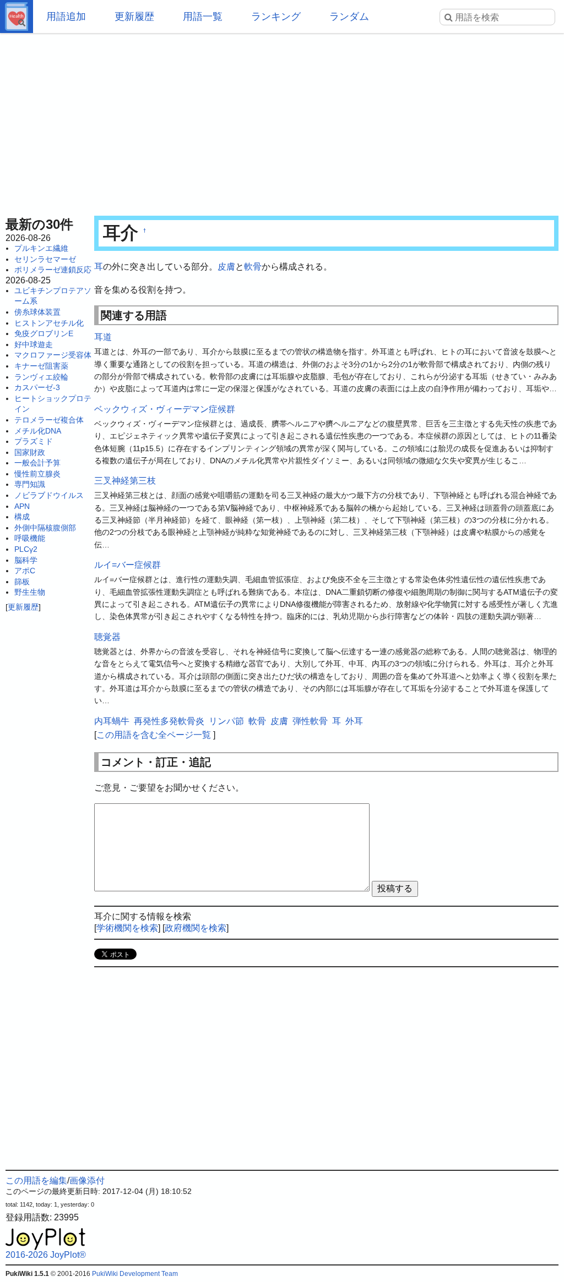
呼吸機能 (29, 538)
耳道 (103, 337)
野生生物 (29, 592)
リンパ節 (226, 721)
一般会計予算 (37, 462)
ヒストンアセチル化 (49, 323)
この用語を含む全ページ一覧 (153, 734)
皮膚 (226, 266)
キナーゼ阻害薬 (41, 365)
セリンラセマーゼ (45, 259)
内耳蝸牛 (111, 721)
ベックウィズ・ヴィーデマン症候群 (164, 409)
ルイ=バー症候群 (127, 564)
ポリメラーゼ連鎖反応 (52, 269)
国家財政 (29, 452)
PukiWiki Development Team (135, 1274)
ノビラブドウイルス (49, 495)
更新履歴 (134, 16)
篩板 (22, 581)
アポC (24, 570)
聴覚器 (107, 637)
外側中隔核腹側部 (45, 527)
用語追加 (66, 16)
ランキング (276, 16)
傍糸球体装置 (37, 312)
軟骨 (253, 266)
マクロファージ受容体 (52, 354)
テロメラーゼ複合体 (49, 419)
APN (22, 506)
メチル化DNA (37, 430)
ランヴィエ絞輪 (41, 376)
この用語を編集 (36, 1180)
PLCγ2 (25, 549)
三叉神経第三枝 (125, 480)
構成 (22, 516)
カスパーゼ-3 (37, 387)
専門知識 (29, 484)
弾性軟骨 (310, 721)
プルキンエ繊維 (41, 248)
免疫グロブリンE (43, 333)
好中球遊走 (33, 344)
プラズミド (33, 441)
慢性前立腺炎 (37, 473)
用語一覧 (203, 16)
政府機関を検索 (195, 928)
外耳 (354, 721)
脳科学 (25, 560)
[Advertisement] (282, 121)
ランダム (349, 16)
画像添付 (87, 1180)
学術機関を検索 (127, 928)
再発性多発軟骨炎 (169, 721)
